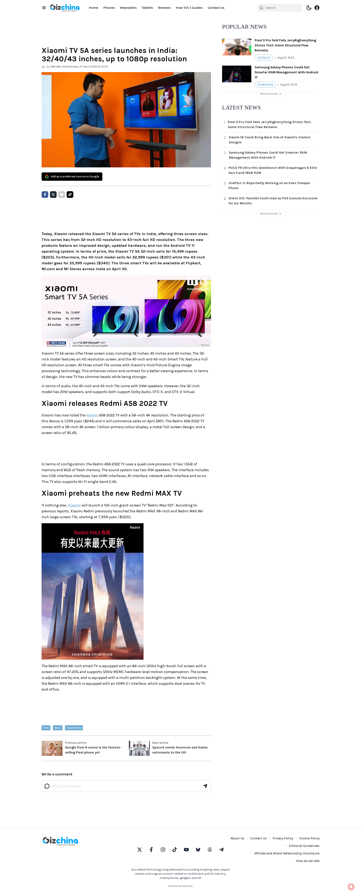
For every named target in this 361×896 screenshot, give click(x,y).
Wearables (128, 8)
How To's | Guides (189, 8)
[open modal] (316, 7)
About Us (237, 838)
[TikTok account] (174, 849)
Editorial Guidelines (304, 846)
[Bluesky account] (198, 849)
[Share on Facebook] (45, 194)
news (58, 727)
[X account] (139, 849)
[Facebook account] (151, 849)
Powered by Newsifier (180, 886)
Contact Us (216, 8)
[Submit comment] (205, 786)
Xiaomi (74, 505)
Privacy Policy (283, 838)
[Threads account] (209, 849)
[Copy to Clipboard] (70, 194)
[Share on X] (53, 194)
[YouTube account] (186, 849)
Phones (109, 8)
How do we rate (307, 861)
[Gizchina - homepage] (64, 7)
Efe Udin (56, 66)
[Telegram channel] (221, 849)
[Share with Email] (61, 194)
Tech (46, 727)
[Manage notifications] (351, 886)
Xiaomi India (74, 727)
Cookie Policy (309, 838)
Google (263, 58)
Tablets (147, 8)
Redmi (92, 415)
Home (93, 8)
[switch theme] (309, 8)
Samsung (265, 85)
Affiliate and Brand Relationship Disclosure (286, 853)
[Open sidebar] (44, 7)
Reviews (164, 8)
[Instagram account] (162, 849)
